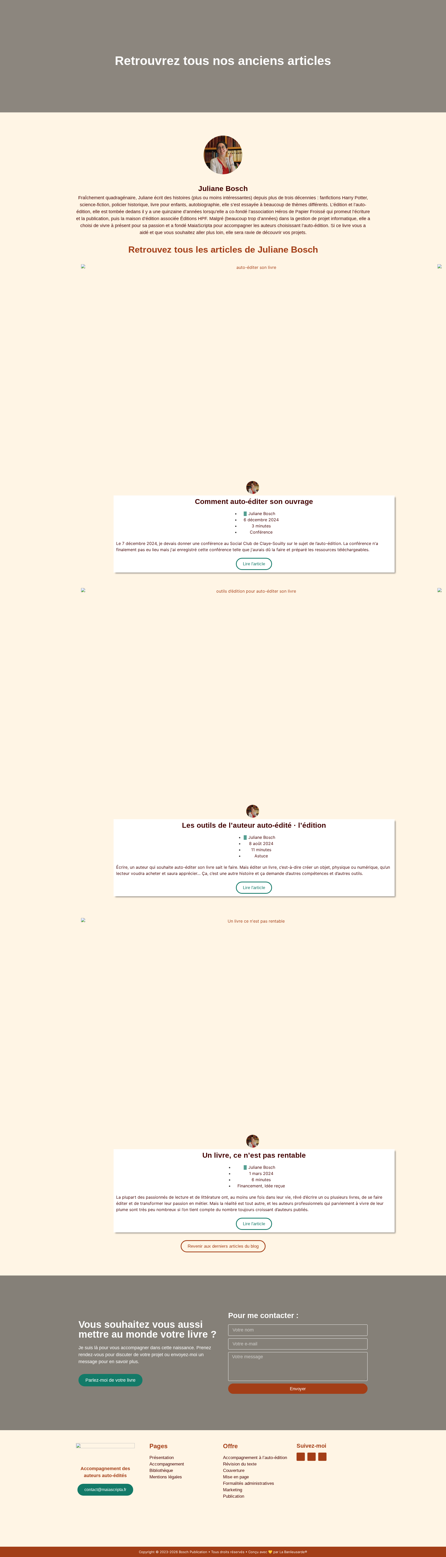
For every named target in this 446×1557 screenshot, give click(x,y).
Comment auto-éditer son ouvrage (254, 502)
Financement (249, 1185)
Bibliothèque (161, 1470)
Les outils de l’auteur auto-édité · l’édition (254, 825)
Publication (233, 1496)
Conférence (261, 532)
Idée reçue (275, 1185)
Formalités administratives (248, 1483)
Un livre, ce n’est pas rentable (254, 1155)
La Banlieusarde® (293, 1552)
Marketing (232, 1489)
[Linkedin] (301, 1457)
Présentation (161, 1457)
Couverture (233, 1470)
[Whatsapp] (311, 1457)
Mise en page (236, 1477)
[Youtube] (322, 1457)
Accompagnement (166, 1464)
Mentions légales (165, 1477)
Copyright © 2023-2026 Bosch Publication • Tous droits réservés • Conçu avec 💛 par (209, 1552)
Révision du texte (240, 1464)
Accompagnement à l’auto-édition (255, 1457)
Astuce (261, 855)
